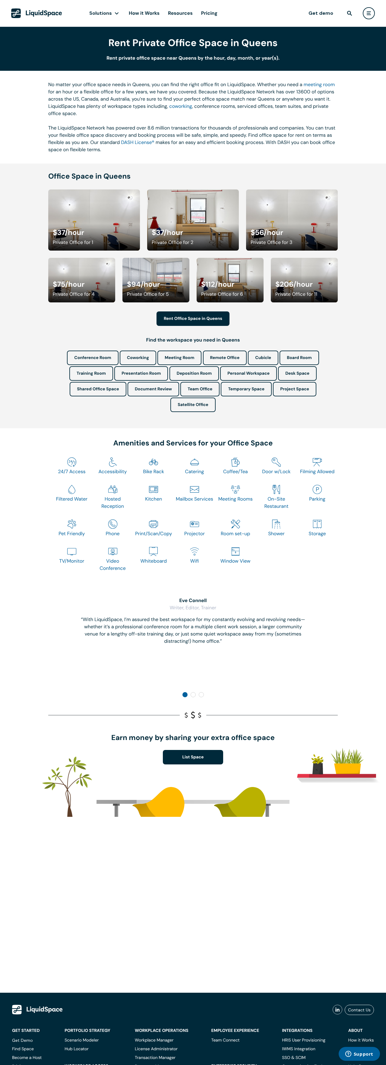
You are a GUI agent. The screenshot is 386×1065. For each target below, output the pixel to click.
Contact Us (359, 1010)
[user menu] (369, 13)
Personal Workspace (248, 373)
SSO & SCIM (293, 1057)
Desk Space (297, 373)
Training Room (91, 373)
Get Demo (22, 1040)
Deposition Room (194, 373)
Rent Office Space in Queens (193, 318)
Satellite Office (193, 405)
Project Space (294, 389)
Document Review (153, 389)
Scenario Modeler (82, 1040)
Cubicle (263, 358)
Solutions (100, 13)
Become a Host (27, 1057)
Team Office (200, 389)
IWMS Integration (298, 1049)
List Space (193, 757)
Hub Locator (77, 1049)
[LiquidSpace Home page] (36, 13)
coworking (180, 106)
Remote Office (225, 358)
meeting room (319, 84)
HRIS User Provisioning (303, 1040)
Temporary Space (246, 389)
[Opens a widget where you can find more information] (359, 1054)
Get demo (320, 13)
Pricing (209, 13)
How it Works (144, 13)
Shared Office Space (98, 389)
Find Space (23, 1049)
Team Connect (225, 1040)
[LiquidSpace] (37, 1009)
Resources (180, 13)
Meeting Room (179, 358)
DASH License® (137, 142)
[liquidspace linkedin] (337, 1010)
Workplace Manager (154, 1040)
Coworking (138, 358)
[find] (349, 13)
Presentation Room (141, 373)
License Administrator (156, 1049)
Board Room (299, 358)
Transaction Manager (155, 1057)
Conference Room (92, 358)
